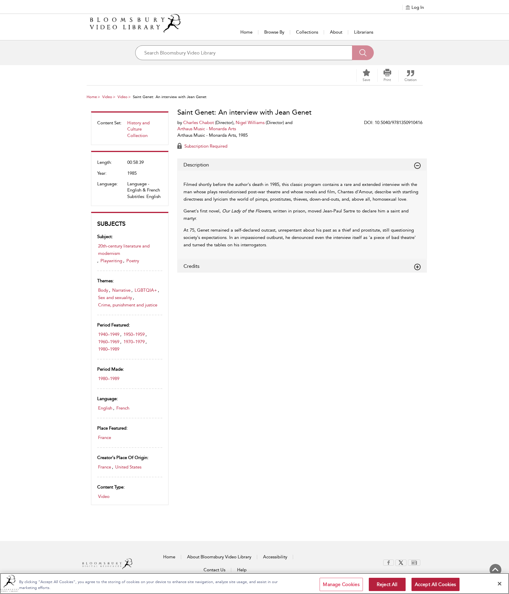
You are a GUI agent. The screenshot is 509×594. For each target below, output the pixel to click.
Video (107, 97)
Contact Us (214, 569)
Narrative (121, 290)
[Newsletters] (414, 562)
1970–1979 (134, 341)
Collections (307, 32)
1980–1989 (108, 349)
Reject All (387, 584)
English (105, 408)
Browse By (274, 32)
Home (246, 32)
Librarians (363, 32)
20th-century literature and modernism (124, 249)
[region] (254, 583)
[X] (401, 562)
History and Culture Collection (138, 129)
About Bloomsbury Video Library (219, 557)
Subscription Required (205, 146)
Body (103, 290)
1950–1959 (134, 334)
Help (242, 569)
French (122, 408)
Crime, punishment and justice (127, 305)
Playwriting (111, 260)
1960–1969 (108, 341)
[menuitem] (129, 131)
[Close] (499, 583)
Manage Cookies (341, 584)
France (104, 437)
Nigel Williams (250, 122)
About (336, 32)
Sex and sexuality (115, 297)
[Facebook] (389, 562)
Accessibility (275, 557)
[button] (387, 75)
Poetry (132, 260)
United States (128, 467)
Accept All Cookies (435, 584)
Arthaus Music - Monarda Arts (206, 128)
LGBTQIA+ (146, 290)
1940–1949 (108, 334)
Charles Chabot (198, 122)
